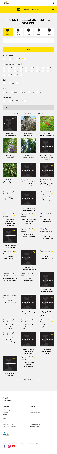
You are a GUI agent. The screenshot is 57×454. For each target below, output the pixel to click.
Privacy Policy (16, 443)
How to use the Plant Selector (31, 9)
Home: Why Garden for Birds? (10, 422)
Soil (5, 89)
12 (17, 71)
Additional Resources (35, 426)
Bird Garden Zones (15, 64)
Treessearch (18, 33)
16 (39, 71)
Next (38, 113)
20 (11, 74)
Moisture (7, 98)
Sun (4, 80)
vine (28, 59)
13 (22, 71)
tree (7, 59)
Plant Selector (33, 422)
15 (33, 71)
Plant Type (8, 56)
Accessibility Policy (24, 443)
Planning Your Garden (8, 424)
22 (22, 74)
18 (50, 71)
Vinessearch (49, 33)
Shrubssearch (28, 33)
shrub (13, 59)
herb (20, 59)
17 (44, 71)
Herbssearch (38, 33)
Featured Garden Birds (35, 424)
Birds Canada (9, 443)
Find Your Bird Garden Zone (9, 426)
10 (6, 71)
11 (11, 71)
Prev (18, 113)
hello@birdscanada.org (35, 412)
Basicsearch (7, 33)
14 (28, 71)
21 (17, 74)
